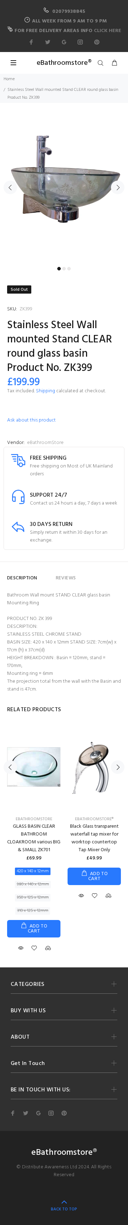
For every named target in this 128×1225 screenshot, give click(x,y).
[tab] (46, 575)
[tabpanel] (64, 183)
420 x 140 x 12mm (33, 871)
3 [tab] (69, 268)
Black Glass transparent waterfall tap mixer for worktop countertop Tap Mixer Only (94, 838)
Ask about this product (31, 420)
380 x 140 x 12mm (33, 884)
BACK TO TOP (64, 1209)
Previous (10, 187)
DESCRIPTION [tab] (22, 578)
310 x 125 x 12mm (32, 910)
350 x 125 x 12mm (33, 897)
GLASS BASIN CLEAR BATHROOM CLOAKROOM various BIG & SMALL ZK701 (33, 838)
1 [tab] (59, 268)
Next (117, 187)
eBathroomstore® (94, 819)
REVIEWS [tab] (66, 578)
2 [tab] (64, 268)
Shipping (45, 391)
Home (9, 79)
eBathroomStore (45, 443)
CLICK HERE (107, 31)
